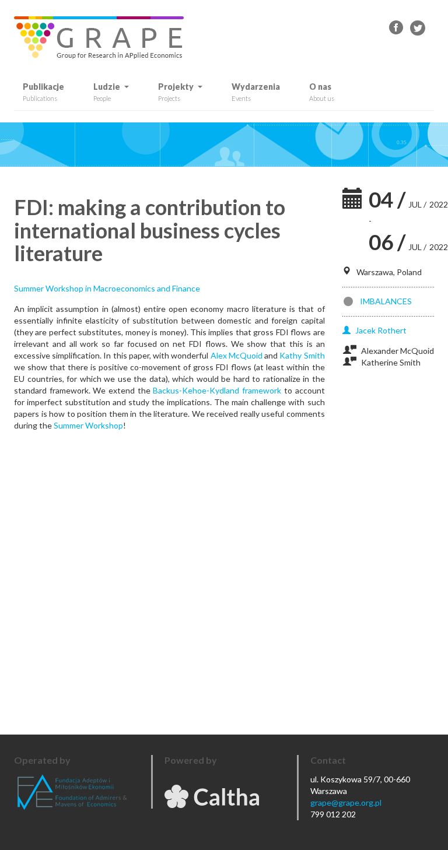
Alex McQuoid (236, 355)
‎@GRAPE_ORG (417, 28)
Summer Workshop (88, 425)
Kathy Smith (301, 355)
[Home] (103, 37)
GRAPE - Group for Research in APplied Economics (396, 28)
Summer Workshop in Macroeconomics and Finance (107, 288)
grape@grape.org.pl (346, 802)
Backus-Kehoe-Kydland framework (217, 390)
